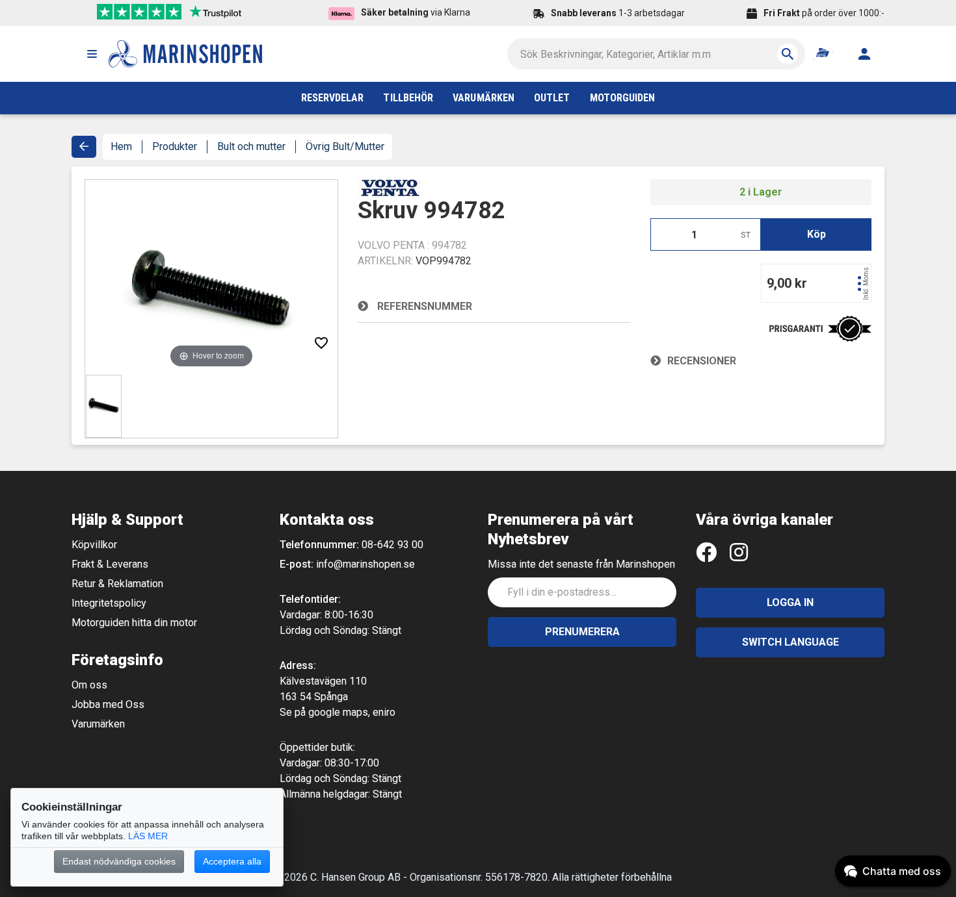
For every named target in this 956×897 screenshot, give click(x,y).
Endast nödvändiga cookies (119, 861)
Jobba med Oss (108, 704)
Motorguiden (623, 98)
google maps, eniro (351, 712)
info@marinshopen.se (365, 564)
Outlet (552, 98)
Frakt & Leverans (110, 564)
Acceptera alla (232, 861)
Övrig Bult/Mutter (345, 146)
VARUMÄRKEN (483, 98)
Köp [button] (816, 234)
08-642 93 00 (392, 544)
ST (745, 235)
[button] (91, 54)
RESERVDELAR (332, 98)
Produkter (174, 146)
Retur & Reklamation (117, 583)
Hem (121, 146)
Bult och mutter (251, 146)
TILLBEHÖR (408, 98)
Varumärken (98, 724)
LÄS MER (148, 836)
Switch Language (790, 642)
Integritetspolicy (109, 603)
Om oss (89, 685)
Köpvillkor (94, 544)
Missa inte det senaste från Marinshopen (581, 564)
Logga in (790, 602)
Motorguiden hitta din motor (134, 622)
